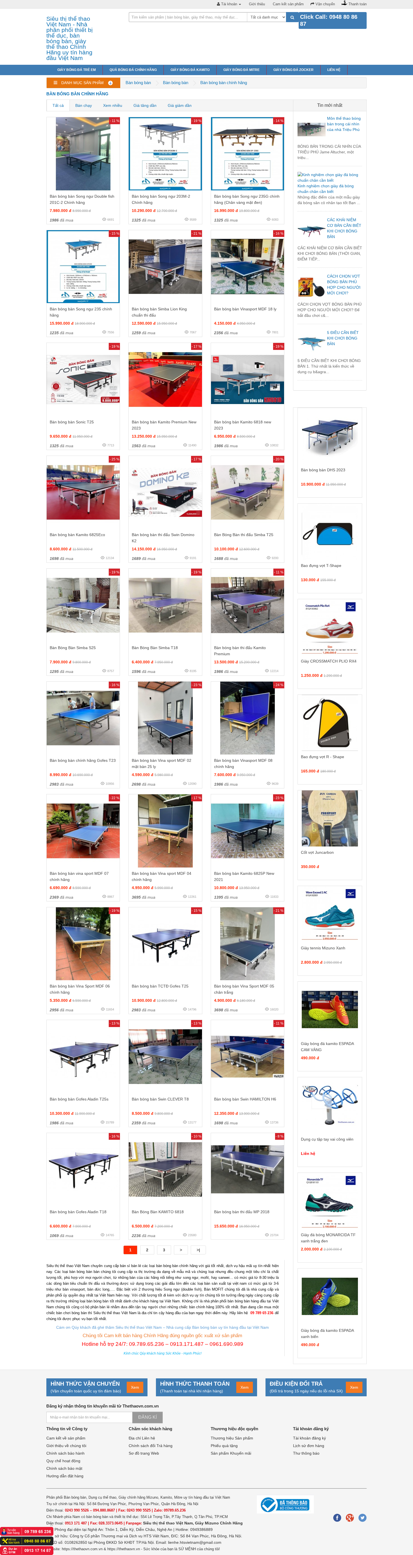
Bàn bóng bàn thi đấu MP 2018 (241, 1212)
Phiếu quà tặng (224, 1445)
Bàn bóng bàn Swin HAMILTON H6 (245, 1099)
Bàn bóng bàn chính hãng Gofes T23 (83, 760)
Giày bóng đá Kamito (190, 70)
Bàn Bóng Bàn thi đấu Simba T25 (243, 534)
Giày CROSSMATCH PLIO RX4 (329, 661)
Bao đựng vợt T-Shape (321, 565)
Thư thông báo (306, 1453)
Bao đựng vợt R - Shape (322, 757)
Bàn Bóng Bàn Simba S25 (73, 647)
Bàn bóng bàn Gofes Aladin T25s (79, 1099)
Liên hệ (334, 70)
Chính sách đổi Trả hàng (151, 1445)
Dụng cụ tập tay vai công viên (327, 1139)
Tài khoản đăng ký (309, 1438)
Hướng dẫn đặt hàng (64, 1476)
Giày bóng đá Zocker (293, 70)
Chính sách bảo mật (64, 1468)
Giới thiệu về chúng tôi (66, 1445)
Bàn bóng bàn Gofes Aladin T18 (78, 1212)
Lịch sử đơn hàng (308, 1445)
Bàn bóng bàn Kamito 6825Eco (77, 534)
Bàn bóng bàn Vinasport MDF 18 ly (245, 309)
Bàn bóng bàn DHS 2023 (323, 470)
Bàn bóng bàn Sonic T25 (72, 422)
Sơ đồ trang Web (144, 1453)
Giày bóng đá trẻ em (76, 70)
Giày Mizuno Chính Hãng (219, 1523)
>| (198, 1250)
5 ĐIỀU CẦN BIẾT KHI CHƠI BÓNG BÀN (343, 338)
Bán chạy (83, 105)
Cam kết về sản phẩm (65, 1438)
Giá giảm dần (180, 105)
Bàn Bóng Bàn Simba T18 (155, 647)
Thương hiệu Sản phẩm (232, 1438)
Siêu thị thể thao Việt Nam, (169, 1523)
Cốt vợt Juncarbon (317, 852)
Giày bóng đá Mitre (241, 70)
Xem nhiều (112, 105)
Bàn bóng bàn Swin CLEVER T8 (160, 1099)
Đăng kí (147, 1417)
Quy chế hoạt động (63, 1461)
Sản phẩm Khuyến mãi (231, 1453)
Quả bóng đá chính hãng (133, 70)
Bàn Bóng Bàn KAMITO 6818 (158, 1212)
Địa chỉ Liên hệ (142, 1438)
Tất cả (58, 105)
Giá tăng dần (144, 105)
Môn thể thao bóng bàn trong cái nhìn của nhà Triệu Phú (344, 124)
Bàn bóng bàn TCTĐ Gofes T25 (160, 986)
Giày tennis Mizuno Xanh (323, 948)
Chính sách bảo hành (65, 1453)
